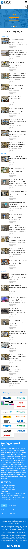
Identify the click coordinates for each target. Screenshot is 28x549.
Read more (14, 19)
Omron (20, 431)
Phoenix (7, 431)
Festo (7, 427)
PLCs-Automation (14, 513)
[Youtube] (15, 546)
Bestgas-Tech (15, 509)
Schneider (20, 427)
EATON (20, 422)
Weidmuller (21, 417)
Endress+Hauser (7, 413)
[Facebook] (8, 546)
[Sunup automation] (6, 2)
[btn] (25, 2)
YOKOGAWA (7, 399)
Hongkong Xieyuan (5, 509)
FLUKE (7, 417)
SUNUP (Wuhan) (13, 505)
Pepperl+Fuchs (21, 413)
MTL (7, 422)
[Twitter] (12, 546)
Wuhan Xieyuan (5, 513)
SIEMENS (20, 399)
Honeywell (20, 408)
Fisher (7, 436)
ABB (20, 403)
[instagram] (19, 546)
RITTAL (7, 403)
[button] (13, 26)
